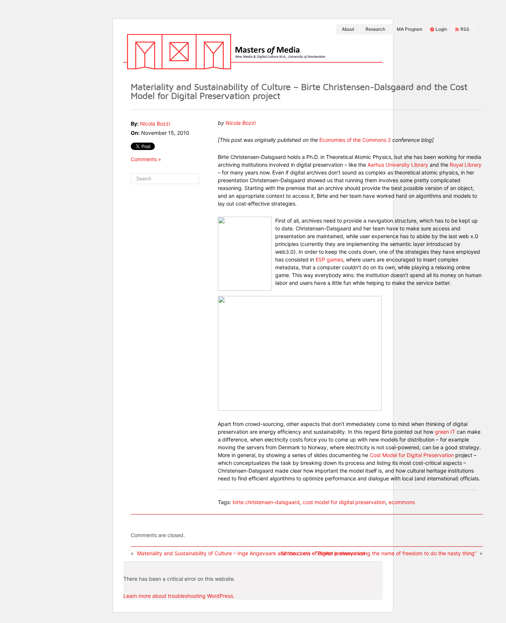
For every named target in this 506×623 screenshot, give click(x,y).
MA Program (409, 29)
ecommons (402, 502)
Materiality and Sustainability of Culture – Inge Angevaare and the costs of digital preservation (251, 553)
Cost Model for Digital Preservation (412, 455)
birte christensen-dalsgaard (266, 502)
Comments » (146, 159)
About (348, 29)
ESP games (329, 259)
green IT (445, 432)
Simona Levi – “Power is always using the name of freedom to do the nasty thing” (378, 553)
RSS (464, 29)
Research (375, 29)
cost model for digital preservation (344, 502)
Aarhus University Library (397, 164)
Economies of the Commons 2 (355, 140)
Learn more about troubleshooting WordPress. (178, 596)
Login (441, 29)
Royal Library (466, 164)
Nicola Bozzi (155, 123)
